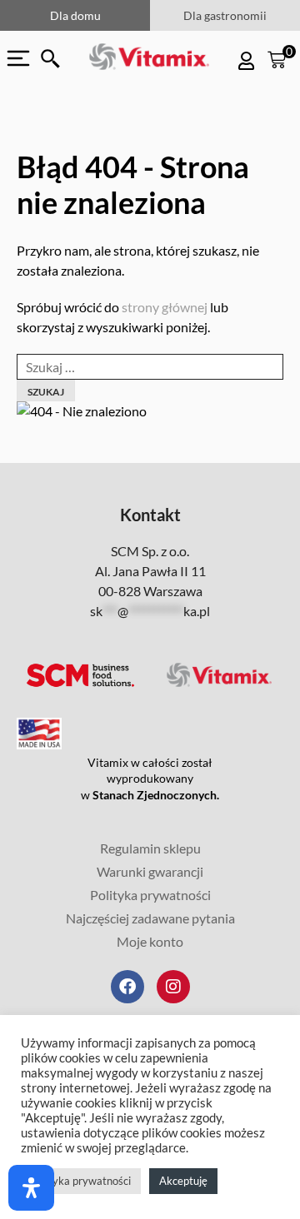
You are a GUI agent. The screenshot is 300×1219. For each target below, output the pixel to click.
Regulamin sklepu (150, 848)
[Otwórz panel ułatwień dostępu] (31, 1188)
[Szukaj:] (150, 367)
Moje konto (150, 941)
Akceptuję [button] (183, 1180)
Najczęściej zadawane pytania (150, 918)
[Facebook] (127, 986)
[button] (50, 58)
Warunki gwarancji (150, 871)
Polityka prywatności (150, 895)
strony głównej (165, 307)
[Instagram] (173, 986)
